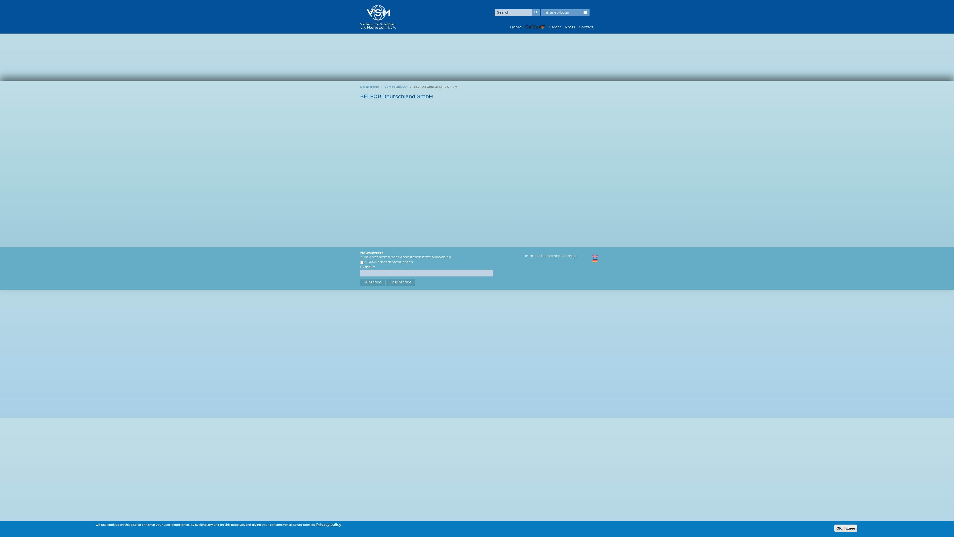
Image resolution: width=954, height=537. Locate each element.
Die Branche (369, 87)
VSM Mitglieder (396, 87)
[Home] (379, 17)
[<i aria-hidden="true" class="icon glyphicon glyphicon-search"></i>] (536, 12)
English (595, 256)
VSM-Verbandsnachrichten (389, 262)
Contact (586, 27)
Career (555, 27)
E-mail (367, 267)
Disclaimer (550, 256)
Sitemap (568, 256)
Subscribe (372, 282)
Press (570, 27)
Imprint (531, 256)
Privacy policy (328, 525)
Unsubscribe (400, 282)
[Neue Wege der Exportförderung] (535, 26)
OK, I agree (845, 528)
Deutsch (595, 260)
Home (515, 27)
